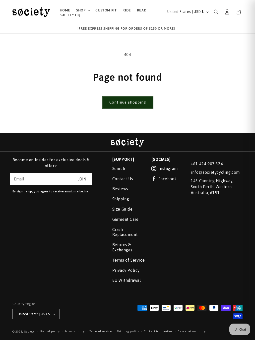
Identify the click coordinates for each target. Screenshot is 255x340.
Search (118, 168)
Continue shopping (127, 102)
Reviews (120, 188)
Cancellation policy (191, 331)
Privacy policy (75, 331)
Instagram (168, 168)
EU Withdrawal (126, 280)
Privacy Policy (126, 270)
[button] (82, 10)
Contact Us (122, 178)
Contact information (158, 331)
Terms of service (100, 331)
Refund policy (50, 331)
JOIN (82, 179)
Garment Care (125, 219)
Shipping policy (128, 331)
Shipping (120, 199)
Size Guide (122, 209)
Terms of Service (128, 260)
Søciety (29, 331)
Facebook (167, 178)
